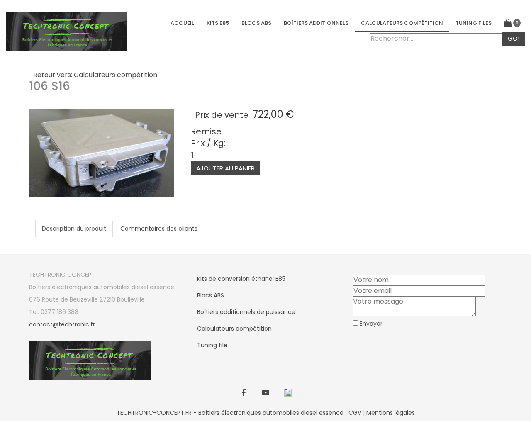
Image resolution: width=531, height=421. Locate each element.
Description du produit (74, 228)
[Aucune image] (101, 152)
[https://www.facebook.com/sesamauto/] (243, 393)
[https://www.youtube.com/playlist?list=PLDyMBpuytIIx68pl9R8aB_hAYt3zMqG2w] (265, 393)
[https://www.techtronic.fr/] (287, 393)
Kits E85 (218, 23)
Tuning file (212, 345)
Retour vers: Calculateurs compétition (95, 75)
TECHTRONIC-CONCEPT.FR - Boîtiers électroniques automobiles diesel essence (230, 413)
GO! (513, 38)
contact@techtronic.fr (62, 324)
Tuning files (473, 23)
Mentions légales (390, 413)
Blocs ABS (256, 23)
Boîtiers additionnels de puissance (246, 312)
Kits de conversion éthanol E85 (241, 279)
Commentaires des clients (158, 228)
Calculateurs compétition (402, 23)
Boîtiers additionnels (316, 23)
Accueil (182, 23)
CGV (354, 413)
